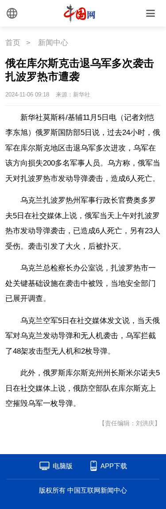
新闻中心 (53, 43)
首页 (12, 43)
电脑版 (63, 466)
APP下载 (113, 466)
